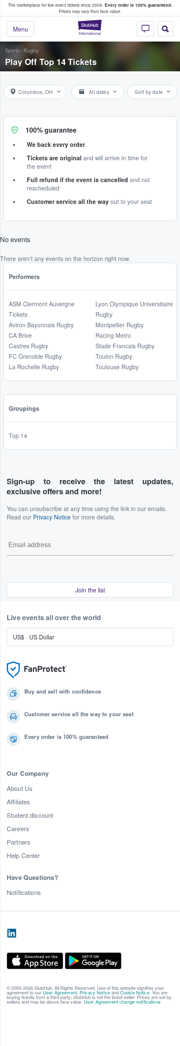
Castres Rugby (28, 346)
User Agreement (60, 992)
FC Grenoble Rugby (35, 356)
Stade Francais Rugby (124, 346)
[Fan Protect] (37, 669)
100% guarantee (51, 130)
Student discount (30, 815)
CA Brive (20, 335)
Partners (19, 842)
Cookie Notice (134, 992)
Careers (18, 828)
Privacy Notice (52, 517)
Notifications (24, 892)
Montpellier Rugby (119, 325)
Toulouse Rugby (117, 367)
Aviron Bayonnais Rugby (41, 325)
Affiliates (18, 801)
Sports (12, 50)
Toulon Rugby (113, 356)
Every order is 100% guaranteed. (138, 5)
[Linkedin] (12, 933)
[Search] (165, 29)
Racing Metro (113, 335)
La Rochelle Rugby (34, 367)
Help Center (23, 855)
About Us (20, 788)
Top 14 (18, 435)
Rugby (31, 50)
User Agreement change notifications (122, 1001)
